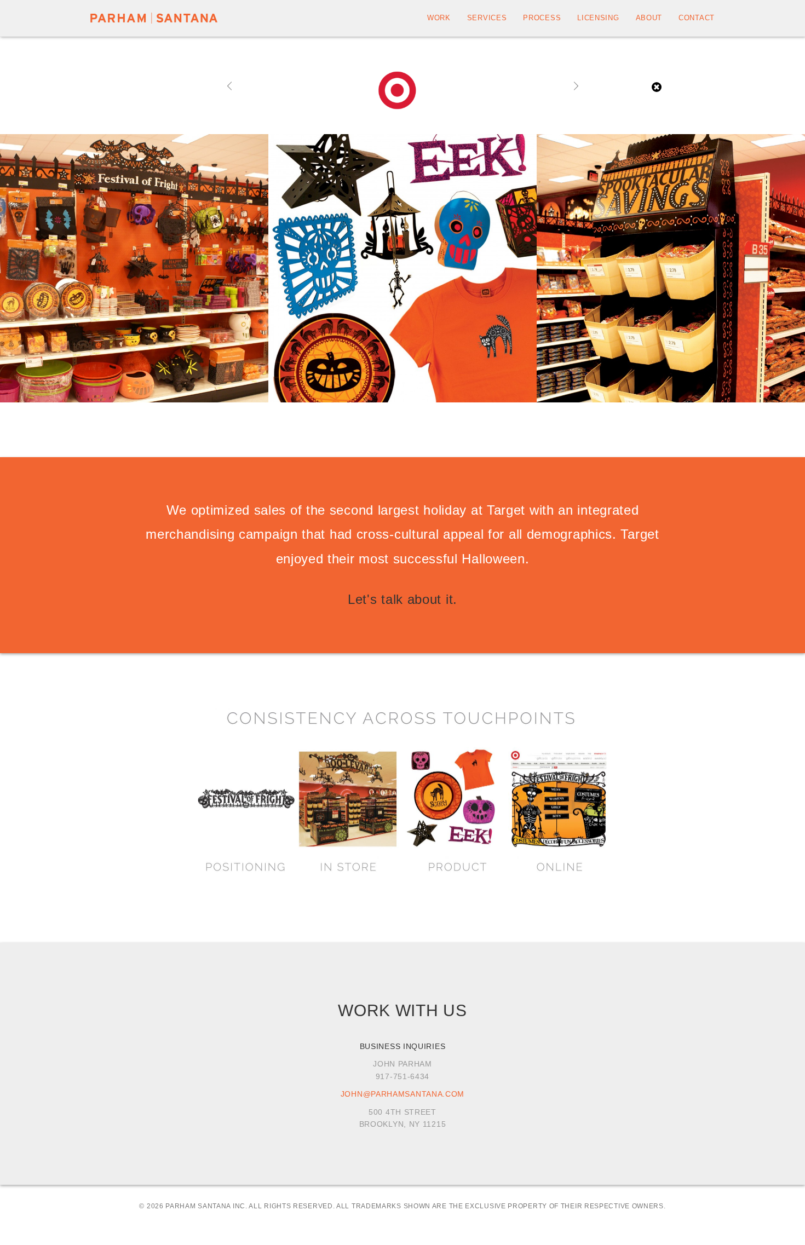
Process (542, 18)
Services (487, 18)
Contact (697, 18)
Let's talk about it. (402, 599)
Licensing (598, 18)
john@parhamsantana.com (402, 1094)
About (649, 18)
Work (439, 18)
